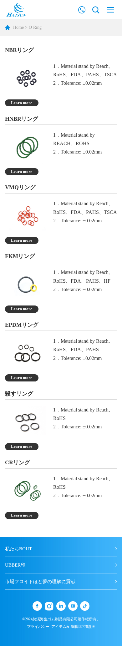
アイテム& (60, 626)
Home (18, 27)
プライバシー (38, 626)
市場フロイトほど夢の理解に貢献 (40, 581)
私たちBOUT (18, 548)
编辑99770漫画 (83, 626)
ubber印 (15, 565)
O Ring (35, 27)
